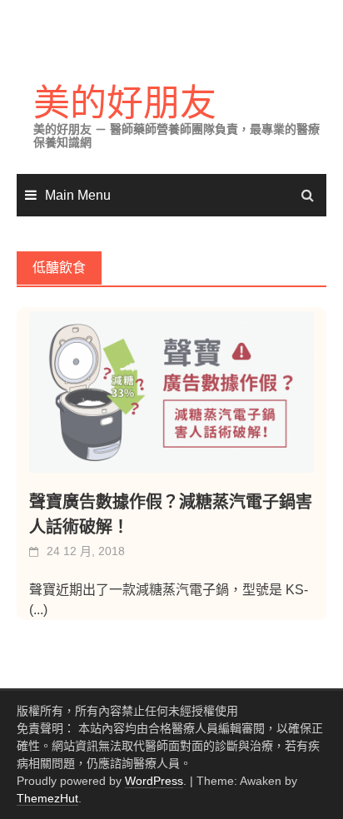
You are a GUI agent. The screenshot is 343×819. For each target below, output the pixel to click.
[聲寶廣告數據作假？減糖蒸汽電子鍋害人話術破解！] (171, 392)
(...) (38, 610)
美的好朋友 (124, 102)
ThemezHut (47, 798)
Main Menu (78, 195)
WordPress (154, 780)
